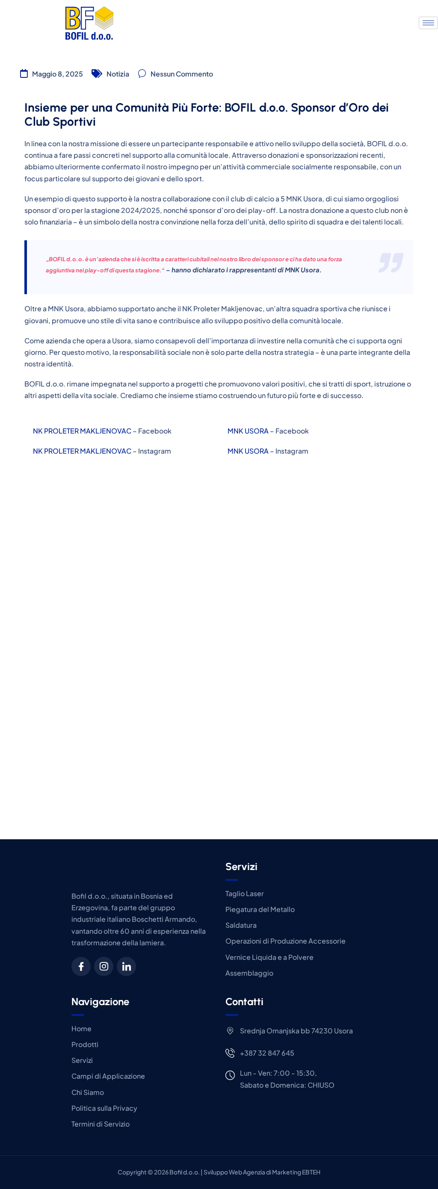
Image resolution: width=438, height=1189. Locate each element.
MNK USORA (248, 430)
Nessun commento (182, 73)
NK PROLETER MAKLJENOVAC (82, 430)
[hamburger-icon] (428, 23)
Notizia (118, 73)
